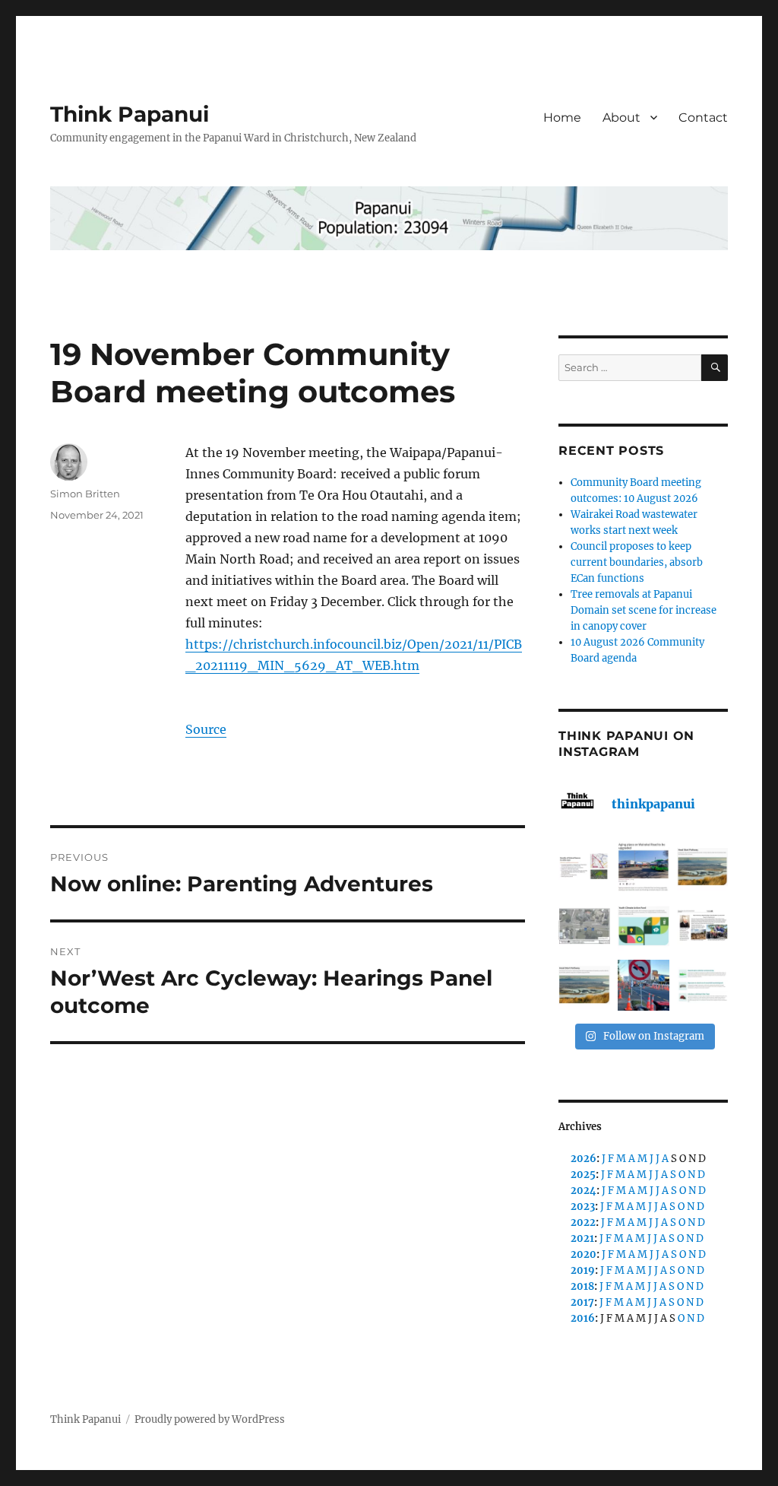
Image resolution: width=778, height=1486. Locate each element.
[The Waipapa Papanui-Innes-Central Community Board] (584, 926)
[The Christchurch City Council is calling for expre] (643, 926)
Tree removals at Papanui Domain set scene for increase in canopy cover (643, 610)
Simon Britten (85, 493)
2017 (582, 1302)
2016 (583, 1318)
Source (205, 729)
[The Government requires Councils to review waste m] (703, 985)
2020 (583, 1254)
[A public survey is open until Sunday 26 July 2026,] (584, 985)
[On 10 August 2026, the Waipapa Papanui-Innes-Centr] (584, 867)
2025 (583, 1174)
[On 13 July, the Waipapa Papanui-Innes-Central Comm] (703, 926)
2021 (582, 1238)
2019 (583, 1270)
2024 (583, 1190)
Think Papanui (129, 114)
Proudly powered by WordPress (209, 1419)
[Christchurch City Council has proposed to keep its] (703, 867)
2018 (582, 1286)
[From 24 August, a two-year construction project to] (643, 867)
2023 (583, 1206)
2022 (583, 1222)
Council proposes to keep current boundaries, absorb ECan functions (637, 562)
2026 (583, 1158)
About (621, 117)
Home (562, 117)
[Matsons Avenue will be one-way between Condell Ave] (643, 985)
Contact (703, 117)
